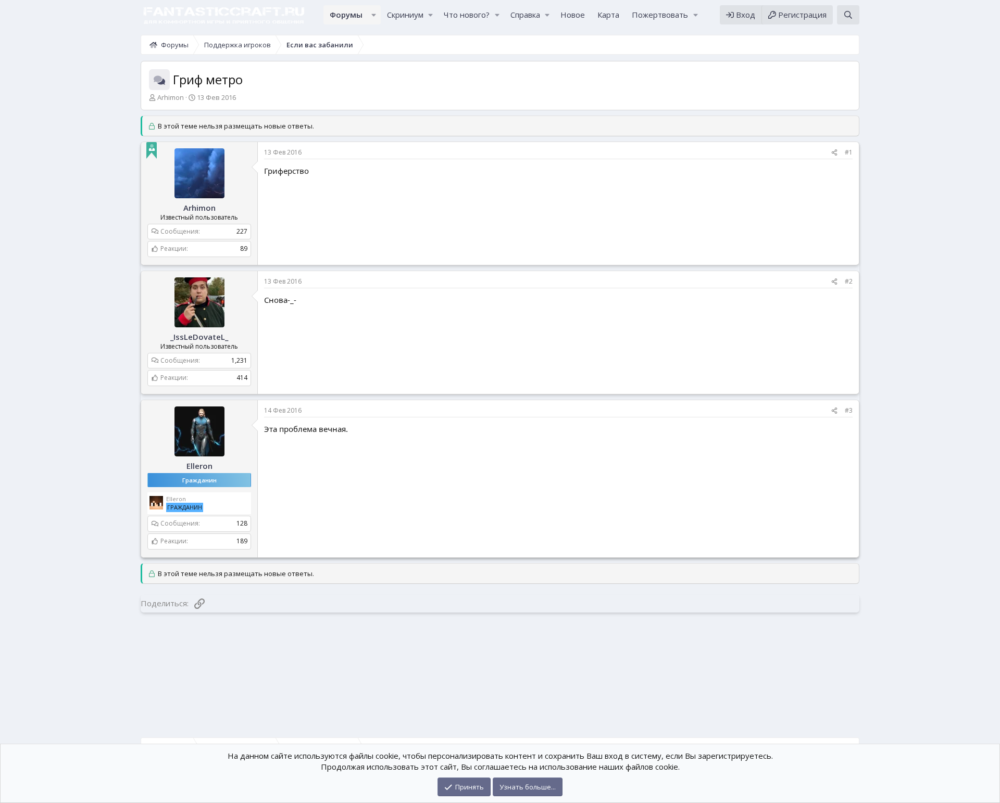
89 (243, 248)
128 (241, 523)
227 (241, 231)
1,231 (239, 360)
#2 (849, 281)
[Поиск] (848, 14)
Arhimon (170, 97)
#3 (849, 410)
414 (241, 377)
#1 (849, 152)
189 (241, 541)
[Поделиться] (834, 153)
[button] (374, 14)
